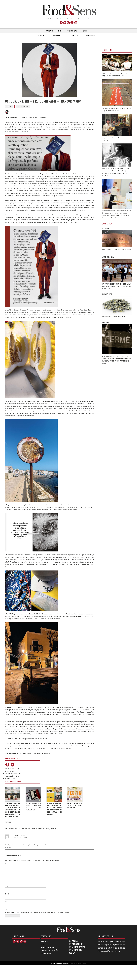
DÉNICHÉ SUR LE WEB (72, 31)
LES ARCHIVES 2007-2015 (77, 947)
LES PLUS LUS (40, 36)
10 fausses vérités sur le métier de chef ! (113, 317)
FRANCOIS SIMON (25, 753)
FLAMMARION (38, 753)
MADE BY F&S (49, 31)
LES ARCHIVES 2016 (75, 950)
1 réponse (8, 822)
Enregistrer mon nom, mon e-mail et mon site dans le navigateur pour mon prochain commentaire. (37, 912)
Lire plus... (117, 951)
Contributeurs (90, 36)
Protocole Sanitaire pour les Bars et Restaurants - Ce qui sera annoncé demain (117, 109)
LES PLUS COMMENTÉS (57, 36)
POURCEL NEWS (46, 953)
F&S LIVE (85, 31)
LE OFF (59, 31)
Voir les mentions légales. (78, 963)
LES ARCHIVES (74, 36)
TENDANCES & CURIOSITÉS (49, 950)
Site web (7, 902)
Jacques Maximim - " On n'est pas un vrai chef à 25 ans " (116, 250)
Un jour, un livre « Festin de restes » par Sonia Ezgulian (74, 806)
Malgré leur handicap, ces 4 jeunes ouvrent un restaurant (116, 139)
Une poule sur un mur (23, 106)
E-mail (7, 894)
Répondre (8, 847)
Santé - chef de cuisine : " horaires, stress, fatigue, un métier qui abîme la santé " (115, 74)
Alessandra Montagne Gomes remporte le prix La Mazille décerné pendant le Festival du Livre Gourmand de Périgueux (54, 809)
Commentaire (9, 864)
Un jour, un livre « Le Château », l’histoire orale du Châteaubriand (33, 807)
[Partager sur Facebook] (7, 766)
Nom (7, 886)
